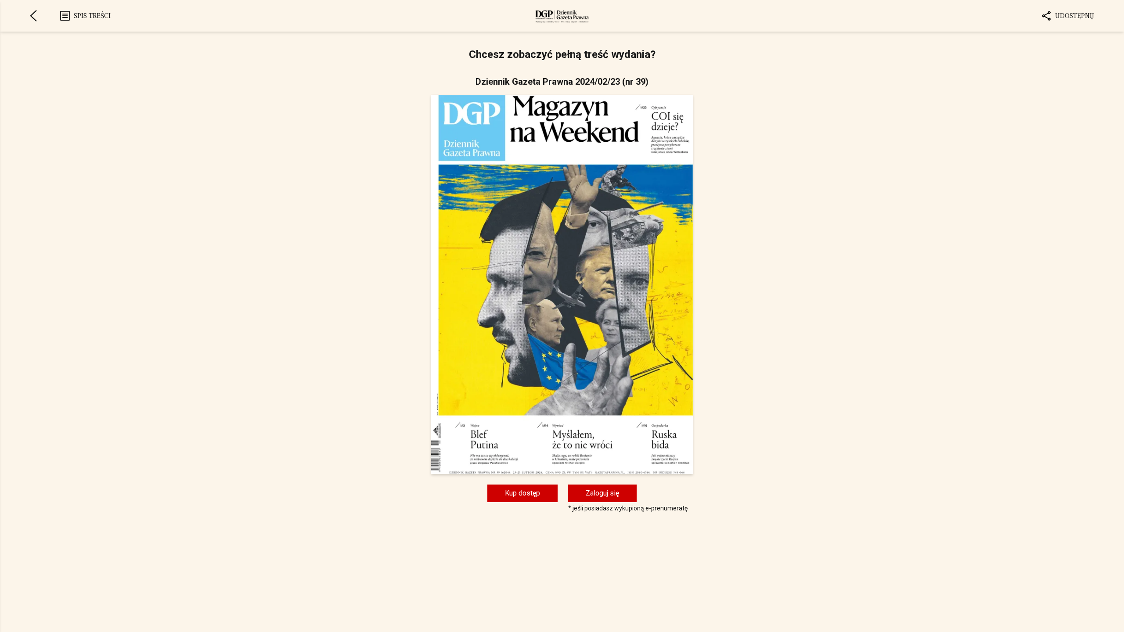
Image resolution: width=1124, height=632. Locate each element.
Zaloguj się (602, 493)
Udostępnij (1074, 15)
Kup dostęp (522, 493)
